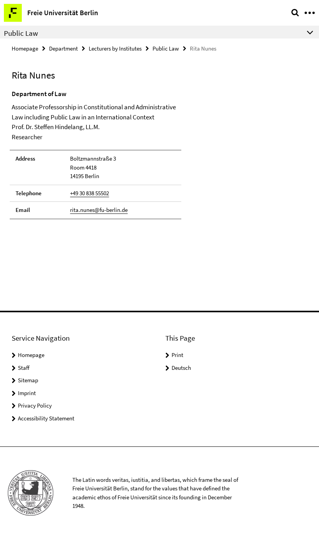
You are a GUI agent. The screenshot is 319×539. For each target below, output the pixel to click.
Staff (24, 367)
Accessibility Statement (46, 418)
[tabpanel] (95, 154)
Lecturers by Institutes (115, 48)
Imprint (27, 393)
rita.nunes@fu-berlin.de (99, 210)
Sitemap (28, 380)
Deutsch (181, 367)
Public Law (165, 48)
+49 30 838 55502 (89, 193)
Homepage (25, 48)
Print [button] (177, 355)
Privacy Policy (35, 405)
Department (63, 48)
